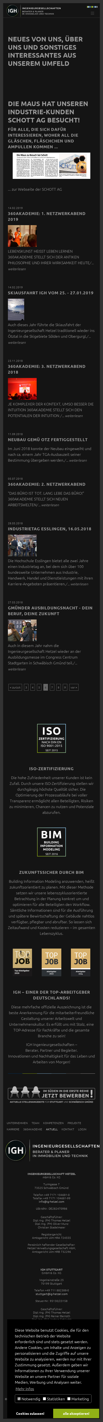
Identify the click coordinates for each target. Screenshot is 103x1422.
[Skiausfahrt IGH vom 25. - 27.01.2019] (16, 318)
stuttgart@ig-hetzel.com (52, 1294)
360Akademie (32, 1129)
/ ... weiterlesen (71, 415)
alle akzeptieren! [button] (76, 1413)
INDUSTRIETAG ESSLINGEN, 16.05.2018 (50, 528)
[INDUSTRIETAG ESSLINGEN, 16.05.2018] (22, 554)
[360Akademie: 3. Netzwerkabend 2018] (22, 398)
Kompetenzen (53, 1123)
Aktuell (52, 1129)
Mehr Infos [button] (25, 1388)
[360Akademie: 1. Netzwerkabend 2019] (22, 245)
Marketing (79, 1398)
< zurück (15, 687)
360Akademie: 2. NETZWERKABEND (47, 484)
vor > (74, 687)
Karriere (13, 1129)
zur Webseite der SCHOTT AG (37, 189)
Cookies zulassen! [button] (30, 1413)
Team (35, 1123)
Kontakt (68, 1129)
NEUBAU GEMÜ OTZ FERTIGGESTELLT (48, 439)
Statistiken (55, 1398)
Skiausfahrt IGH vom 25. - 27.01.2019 (51, 292)
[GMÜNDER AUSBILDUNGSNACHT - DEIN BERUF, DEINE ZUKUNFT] (22, 639)
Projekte (74, 1123)
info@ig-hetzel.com (51, 1201)
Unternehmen (17, 1123)
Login (82, 1129)
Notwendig (30, 1398)
